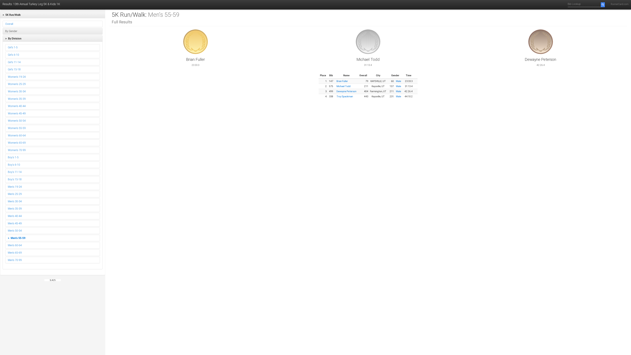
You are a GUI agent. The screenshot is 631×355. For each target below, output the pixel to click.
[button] (52, 15)
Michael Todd (344, 86)
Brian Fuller (342, 81)
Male (398, 81)
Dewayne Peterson (346, 91)
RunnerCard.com (620, 4)
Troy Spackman (345, 96)
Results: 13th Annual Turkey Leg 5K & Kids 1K (31, 4)
